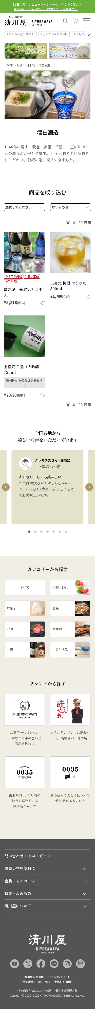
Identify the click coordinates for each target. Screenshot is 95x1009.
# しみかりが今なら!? (54, 34)
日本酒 (30, 65)
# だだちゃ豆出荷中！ (20, 34)
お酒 (19, 65)
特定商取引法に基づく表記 (34, 990)
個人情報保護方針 (66, 990)
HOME (9, 65)
